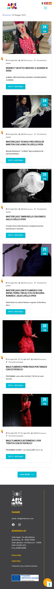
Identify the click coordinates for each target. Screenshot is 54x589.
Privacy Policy (16, 555)
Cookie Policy (16, 561)
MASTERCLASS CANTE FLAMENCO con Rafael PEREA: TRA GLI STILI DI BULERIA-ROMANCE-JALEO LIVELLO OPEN (25, 293)
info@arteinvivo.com (25, 518)
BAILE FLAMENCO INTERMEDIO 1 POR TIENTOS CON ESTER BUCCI (23, 442)
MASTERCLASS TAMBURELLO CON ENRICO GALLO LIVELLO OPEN (26, 218)
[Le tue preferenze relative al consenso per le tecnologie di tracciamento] (49, 584)
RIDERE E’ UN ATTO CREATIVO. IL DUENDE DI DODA (27, 69)
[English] (47, 3)
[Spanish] (50, 3)
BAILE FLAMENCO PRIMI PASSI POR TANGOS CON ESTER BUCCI (26, 368)
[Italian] (43, 3)
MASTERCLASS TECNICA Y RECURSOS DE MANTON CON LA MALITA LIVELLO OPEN (25, 143)
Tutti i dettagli (15, 86)
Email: (14, 518)
